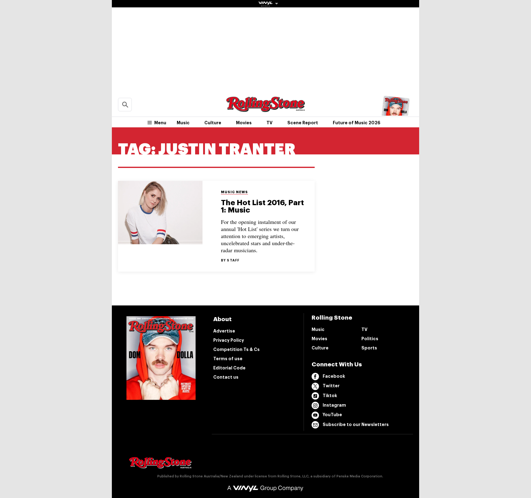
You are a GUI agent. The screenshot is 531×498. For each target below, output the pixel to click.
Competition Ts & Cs (236, 349)
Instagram (334, 405)
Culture (212, 123)
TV (269, 123)
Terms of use (227, 359)
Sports (369, 348)
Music (183, 123)
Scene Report (302, 123)
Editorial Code (229, 368)
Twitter (331, 386)
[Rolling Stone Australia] (265, 109)
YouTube (332, 414)
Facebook (334, 376)
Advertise (224, 331)
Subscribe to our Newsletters (356, 424)
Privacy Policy (228, 340)
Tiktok (330, 395)
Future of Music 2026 (356, 123)
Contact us (225, 377)
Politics (369, 339)
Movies (244, 123)
